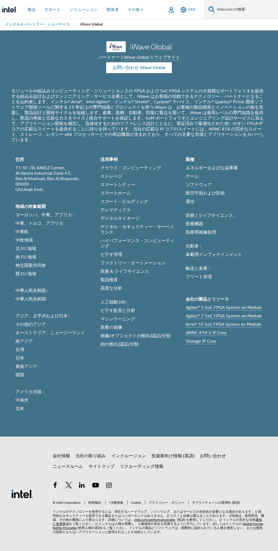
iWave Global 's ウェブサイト (152, 57)
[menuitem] (38, 24)
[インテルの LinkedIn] (82, 486)
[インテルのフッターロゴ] (22, 493)
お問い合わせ (213, 456)
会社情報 (61, 456)
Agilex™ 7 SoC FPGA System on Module (224, 316)
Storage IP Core (201, 341)
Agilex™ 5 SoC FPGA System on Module (224, 307)
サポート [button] (53, 9)
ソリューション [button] (84, 9)
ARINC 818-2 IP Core (206, 333)
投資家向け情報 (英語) (172, 456)
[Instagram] (108, 486)
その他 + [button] (135, 9)
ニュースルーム (68, 466)
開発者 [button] (113, 9)
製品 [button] (32, 9)
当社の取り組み (90, 456)
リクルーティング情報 (141, 466)
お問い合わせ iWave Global (139, 67)
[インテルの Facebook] (55, 486)
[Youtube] (95, 486)
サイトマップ (102, 466)
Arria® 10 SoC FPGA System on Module (223, 324)
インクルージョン (128, 456)
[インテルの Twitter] (68, 486)
